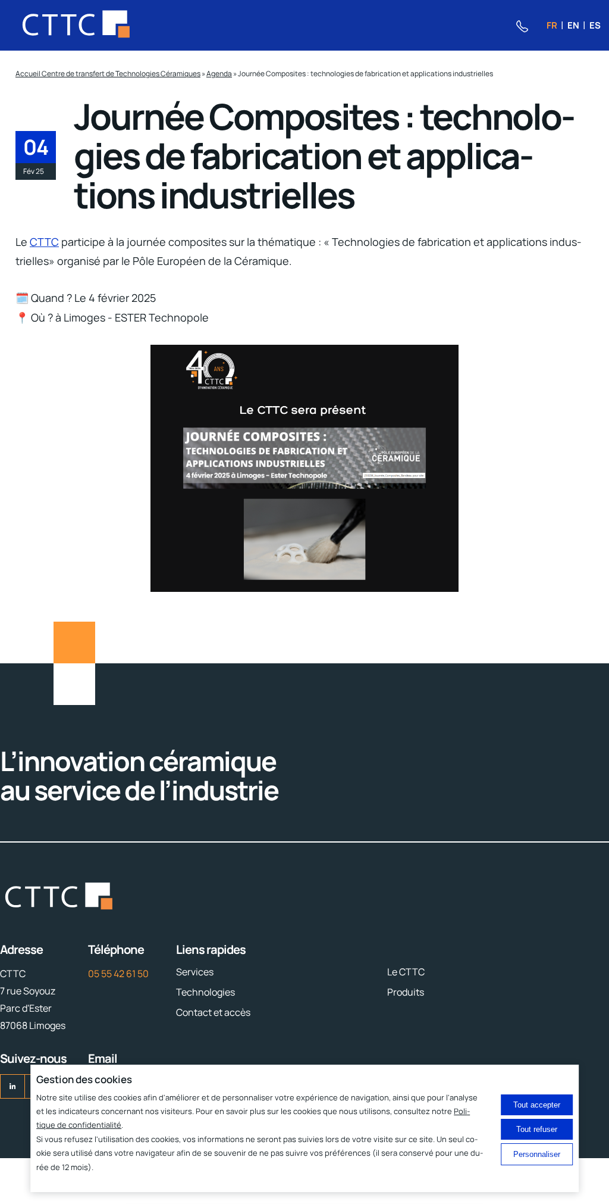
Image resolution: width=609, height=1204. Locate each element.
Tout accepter (536, 1104)
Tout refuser (536, 1129)
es (595, 25)
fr (552, 25)
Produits (405, 992)
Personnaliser (536, 1154)
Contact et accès (213, 1012)
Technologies (205, 992)
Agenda (219, 73)
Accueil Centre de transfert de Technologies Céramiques (107, 73)
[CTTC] (76, 25)
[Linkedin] (12, 1086)
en (573, 25)
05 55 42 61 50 (118, 973)
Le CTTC (406, 971)
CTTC (44, 242)
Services (195, 971)
